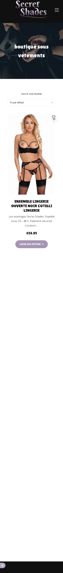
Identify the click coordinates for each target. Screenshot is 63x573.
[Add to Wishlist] (54, 119)
